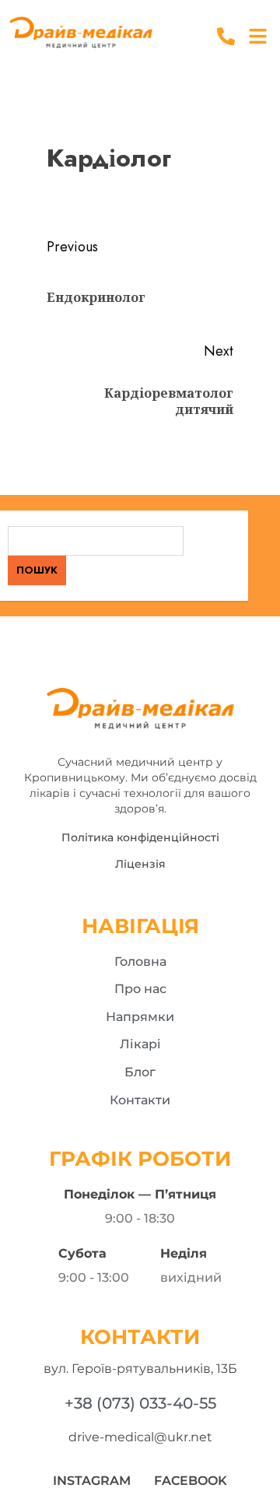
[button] (258, 36)
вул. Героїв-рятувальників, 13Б (140, 1368)
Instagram (92, 1480)
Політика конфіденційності (140, 837)
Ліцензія (140, 864)
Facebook (190, 1480)
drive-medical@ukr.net (140, 1437)
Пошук (37, 570)
